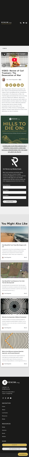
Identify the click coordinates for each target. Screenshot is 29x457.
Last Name (5, 195)
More (25, 257)
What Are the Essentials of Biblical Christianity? (14, 306)
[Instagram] (5, 398)
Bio (20, 79)
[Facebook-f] (3, 398)
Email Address (6, 185)
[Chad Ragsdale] (3, 328)
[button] (26, 23)
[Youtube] (10, 398)
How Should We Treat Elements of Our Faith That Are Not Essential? (14, 270)
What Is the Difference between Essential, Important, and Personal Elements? (14, 341)
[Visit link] (23, 23)
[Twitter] (8, 398)
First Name (6, 190)
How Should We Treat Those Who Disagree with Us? (14, 234)
